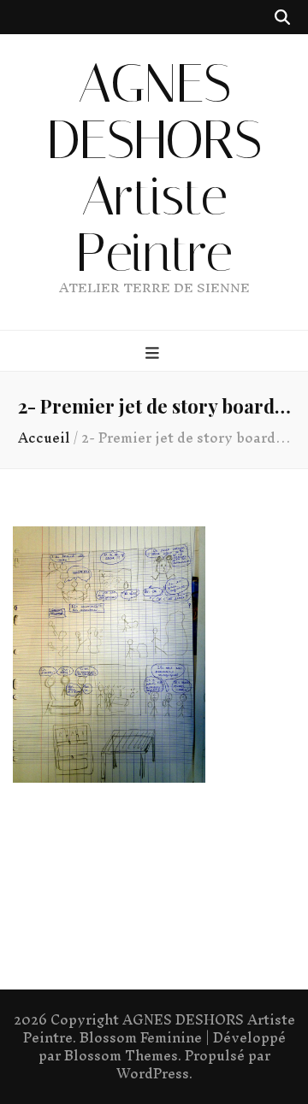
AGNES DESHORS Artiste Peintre (154, 168)
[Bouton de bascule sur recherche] (282, 17)
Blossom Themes (121, 1055)
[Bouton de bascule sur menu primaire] (154, 352)
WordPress (152, 1073)
